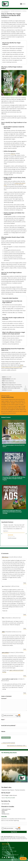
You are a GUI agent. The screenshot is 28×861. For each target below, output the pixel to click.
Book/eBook (4, 810)
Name (3, 719)
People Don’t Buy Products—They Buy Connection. (13, 790)
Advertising (24, 10)
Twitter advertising (6, 809)
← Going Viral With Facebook (8, 742)
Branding (13, 386)
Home (2, 10)
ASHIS (3, 631)
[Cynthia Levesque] (5, 536)
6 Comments (9, 390)
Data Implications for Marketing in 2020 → (17, 745)
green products (5, 652)
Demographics (4, 388)
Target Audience (17, 388)
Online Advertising (17, 384)
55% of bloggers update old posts (9, 795)
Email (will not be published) (8, 725)
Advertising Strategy (4, 12)
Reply (24, 583)
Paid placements (5, 814)
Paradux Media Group (9, 380)
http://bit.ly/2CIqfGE (10, 797)
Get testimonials (5, 803)
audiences (13, 153)
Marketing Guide (7, 10)
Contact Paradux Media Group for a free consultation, (12, 365)
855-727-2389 (13, 851)
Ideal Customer (11, 388)
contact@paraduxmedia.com (11, 854)
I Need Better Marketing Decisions (16, 10)
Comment (4, 698)
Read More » (5, 531)
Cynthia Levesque (12, 538)
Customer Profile (19, 386)
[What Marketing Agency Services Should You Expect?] (14, 434)
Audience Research (7, 386)
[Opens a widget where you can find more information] (23, 858)
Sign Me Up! (14, 832)
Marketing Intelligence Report (10, 382)
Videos (3, 811)
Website (3, 731)
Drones (3, 812)
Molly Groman (5, 557)
